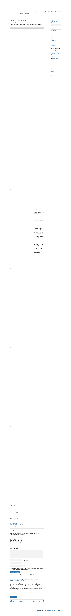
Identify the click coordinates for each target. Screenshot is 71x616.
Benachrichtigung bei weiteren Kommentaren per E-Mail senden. (23, 574)
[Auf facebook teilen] (42, 505)
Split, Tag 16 (53, 51)
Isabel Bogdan (22, 22)
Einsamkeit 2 (53, 61)
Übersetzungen (57, 11)
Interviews (53, 32)
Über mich (40, 11)
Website (24, 565)
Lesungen (45, 11)
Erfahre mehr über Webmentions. (17, 589)
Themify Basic (49, 610)
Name (24, 560)
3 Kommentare (13, 505)
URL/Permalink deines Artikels (15, 592)
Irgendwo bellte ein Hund (18, 20)
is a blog (22, 9)
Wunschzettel (53, 40)
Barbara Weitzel (13, 523)
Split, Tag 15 (55, 58)
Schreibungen (50, 11)
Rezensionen (53, 72)
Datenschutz (53, 45)
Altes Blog (53, 42)
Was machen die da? (54, 28)
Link (24, 517)
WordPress (53, 610)
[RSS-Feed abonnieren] (57, 610)
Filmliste (52, 38)
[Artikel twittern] (43, 505)
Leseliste (52, 36)
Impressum (53, 43)
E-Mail (24, 562)
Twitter (1, 615)
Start (36, 11)
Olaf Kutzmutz (13, 516)
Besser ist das (53, 30)
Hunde (26, 22)
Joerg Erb (12, 530)
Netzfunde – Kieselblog (55, 50)
